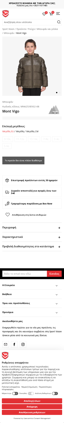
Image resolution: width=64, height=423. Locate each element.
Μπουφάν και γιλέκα (47, 28)
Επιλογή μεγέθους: (13, 126)
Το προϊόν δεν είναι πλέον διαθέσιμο (23, 160)
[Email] (5, 344)
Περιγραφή (9, 227)
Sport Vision (8, 28)
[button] (32, 22)
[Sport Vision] (5, 13)
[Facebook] (14, 344)
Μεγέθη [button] (20, 131)
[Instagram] (23, 344)
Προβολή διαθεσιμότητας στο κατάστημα (28, 246)
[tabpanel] (32, 66)
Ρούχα (31, 28)
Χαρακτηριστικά (12, 237)
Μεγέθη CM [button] (32, 131)
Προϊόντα (21, 28)
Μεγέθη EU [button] (8, 131)
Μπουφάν (9, 33)
